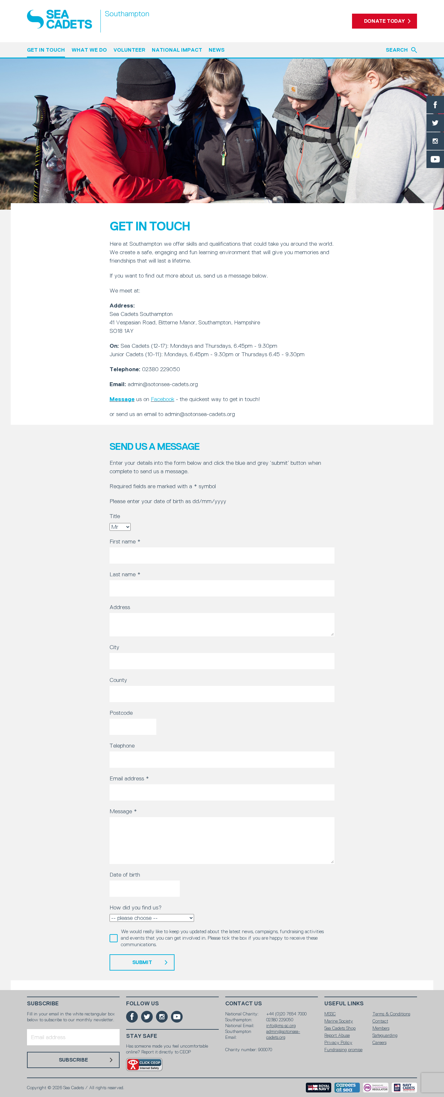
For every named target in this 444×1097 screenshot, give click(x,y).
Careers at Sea (347, 1087)
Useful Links (344, 1003)
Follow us (142, 1003)
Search (397, 50)
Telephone (122, 745)
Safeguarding (385, 1035)
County (118, 680)
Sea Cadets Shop (340, 1028)
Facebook (435, 104)
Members (380, 1028)
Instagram (435, 141)
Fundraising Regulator (375, 1087)
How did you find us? (136, 907)
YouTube (435, 159)
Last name (125, 574)
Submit (142, 962)
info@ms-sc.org (281, 1025)
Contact (380, 1021)
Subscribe (43, 1003)
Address (120, 607)
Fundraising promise (343, 1049)
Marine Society (338, 1021)
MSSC (330, 1013)
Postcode (121, 713)
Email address (129, 778)
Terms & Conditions (391, 1013)
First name (125, 541)
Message (122, 399)
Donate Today (384, 21)
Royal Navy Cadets (404, 1087)
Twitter (435, 123)
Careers (379, 1042)
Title (115, 516)
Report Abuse (337, 1035)
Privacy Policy (338, 1042)
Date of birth (125, 874)
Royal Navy (318, 1087)
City (114, 647)
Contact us (243, 1003)
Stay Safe (141, 1036)
